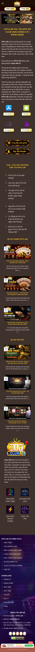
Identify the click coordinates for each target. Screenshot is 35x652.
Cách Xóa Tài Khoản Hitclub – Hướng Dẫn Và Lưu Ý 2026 (17, 422)
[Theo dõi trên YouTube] (21, 633)
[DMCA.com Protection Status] (17, 638)
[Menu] (2, 3)
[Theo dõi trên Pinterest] (17, 633)
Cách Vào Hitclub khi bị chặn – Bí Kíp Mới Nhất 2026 (17, 392)
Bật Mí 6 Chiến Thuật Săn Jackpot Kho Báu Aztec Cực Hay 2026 (17, 362)
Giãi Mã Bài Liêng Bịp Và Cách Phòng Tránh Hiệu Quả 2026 (17, 323)
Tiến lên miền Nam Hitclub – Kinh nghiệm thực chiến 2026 (18, 261)
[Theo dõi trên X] (14, 633)
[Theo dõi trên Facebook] (10, 633)
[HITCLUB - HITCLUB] (17, 3)
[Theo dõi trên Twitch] (24, 633)
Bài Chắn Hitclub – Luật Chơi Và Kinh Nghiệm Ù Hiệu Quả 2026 (17, 293)
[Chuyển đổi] (6, 176)
